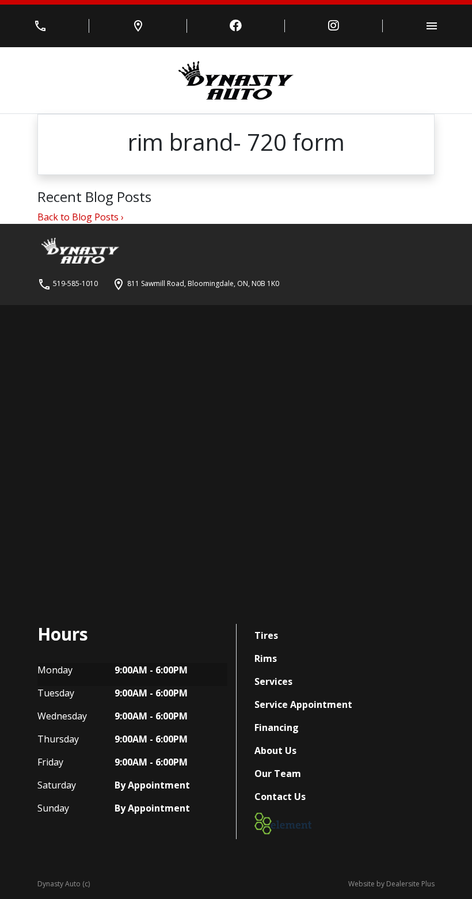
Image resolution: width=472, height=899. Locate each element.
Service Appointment (303, 704)
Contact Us (280, 796)
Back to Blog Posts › (80, 217)
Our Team (277, 773)
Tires (266, 635)
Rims (265, 658)
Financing (276, 727)
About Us (275, 750)
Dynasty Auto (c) (63, 884)
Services (273, 681)
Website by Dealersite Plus (391, 884)
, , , (203, 283)
